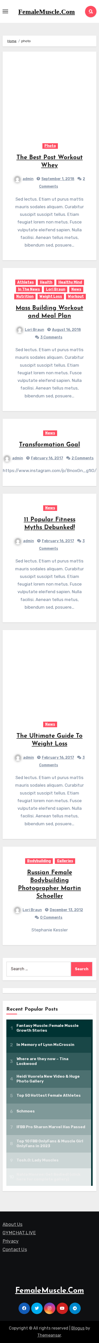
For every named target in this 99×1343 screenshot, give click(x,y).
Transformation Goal (49, 445)
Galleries (65, 861)
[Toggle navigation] (5, 11)
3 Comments (51, 337)
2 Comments (83, 458)
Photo (50, 146)
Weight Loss (51, 296)
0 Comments (51, 917)
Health (46, 282)
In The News (29, 289)
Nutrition (25, 296)
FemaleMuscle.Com (46, 11)
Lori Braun (55, 289)
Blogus (78, 1328)
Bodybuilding (39, 861)
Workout (76, 296)
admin (28, 179)
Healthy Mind (70, 282)
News (76, 289)
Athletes (25, 282)
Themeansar (49, 1335)
